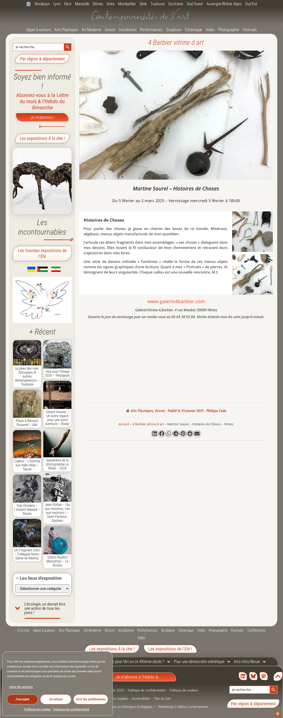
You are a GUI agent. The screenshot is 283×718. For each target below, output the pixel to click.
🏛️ (28, 3)
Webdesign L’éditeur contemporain (183, 707)
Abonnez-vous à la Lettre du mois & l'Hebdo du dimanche (42, 101)
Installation (128, 29)
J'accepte (22, 699)
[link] (25, 270)
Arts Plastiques (66, 29)
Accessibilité (141, 699)
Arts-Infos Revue (247, 661)
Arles (111, 3)
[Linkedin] (243, 676)
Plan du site (162, 699)
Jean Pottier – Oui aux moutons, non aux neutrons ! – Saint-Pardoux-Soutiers (57, 513)
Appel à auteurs (38, 29)
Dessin (110, 29)
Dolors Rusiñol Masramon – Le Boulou (57, 561)
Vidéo (210, 29)
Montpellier (127, 3)
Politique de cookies (37, 709)
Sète (143, 3)
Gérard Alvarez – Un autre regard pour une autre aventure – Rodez (57, 418)
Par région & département (42, 58)
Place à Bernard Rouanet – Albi (27, 423)
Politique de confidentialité (71, 709)
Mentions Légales (115, 699)
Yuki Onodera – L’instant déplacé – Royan (27, 509)
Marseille (82, 3)
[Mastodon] (264, 676)
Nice (67, 3)
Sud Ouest (195, 3)
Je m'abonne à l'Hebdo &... (138, 677)
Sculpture (173, 29)
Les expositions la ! (42, 138)
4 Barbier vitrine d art (176, 42)
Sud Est (251, 3)
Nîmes (98, 3)
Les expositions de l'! (170, 649)
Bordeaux (42, 3)
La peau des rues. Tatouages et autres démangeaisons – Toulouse (27, 376)
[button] (154, 433)
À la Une (23, 630)
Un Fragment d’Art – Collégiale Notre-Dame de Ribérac (27, 554)
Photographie (228, 29)
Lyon (57, 3)
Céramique (193, 29)
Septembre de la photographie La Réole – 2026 (57, 464)
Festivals (250, 29)
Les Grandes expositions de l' (42, 253)
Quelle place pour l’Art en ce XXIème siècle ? (129, 661)
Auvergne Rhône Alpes (224, 3)
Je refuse (56, 699)
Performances (151, 29)
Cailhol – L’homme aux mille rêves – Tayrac (27, 465)
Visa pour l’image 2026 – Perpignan (57, 373)
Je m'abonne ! (42, 117)
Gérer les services (21, 687)
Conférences (256, 630)
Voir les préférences (91, 699)
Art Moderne (91, 29)
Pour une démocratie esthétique (199, 661)
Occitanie (175, 3)
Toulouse (157, 3)
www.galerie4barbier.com (176, 301)
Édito (141, 638)
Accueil (124, 424)
